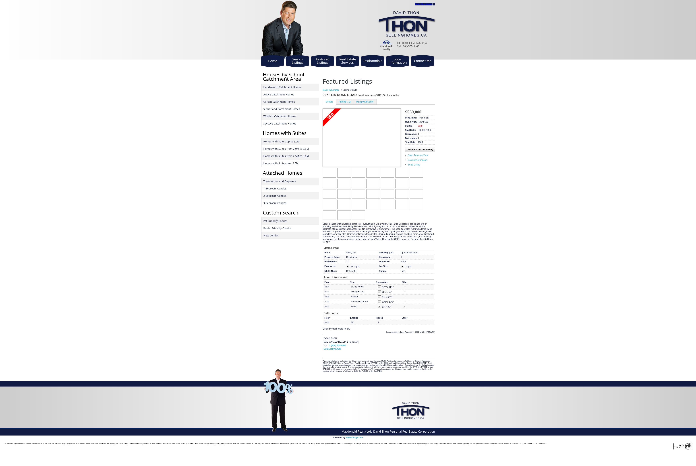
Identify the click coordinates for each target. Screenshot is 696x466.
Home (272, 61)
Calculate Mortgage (417, 160)
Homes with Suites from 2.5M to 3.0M (286, 156)
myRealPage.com (354, 437)
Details (329, 102)
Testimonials (372, 61)
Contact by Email (332, 349)
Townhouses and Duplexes (279, 181)
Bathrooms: (331, 313)
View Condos (271, 235)
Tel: (325, 345)
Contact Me (422, 61)
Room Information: (335, 277)
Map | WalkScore (365, 102)
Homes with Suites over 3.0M (281, 163)
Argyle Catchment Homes (278, 94)
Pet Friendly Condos (275, 221)
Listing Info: (331, 247)
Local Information (398, 61)
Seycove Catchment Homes (279, 123)
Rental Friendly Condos (277, 228)
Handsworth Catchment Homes (282, 87)
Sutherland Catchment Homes (281, 109)
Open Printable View (418, 155)
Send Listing (414, 164)
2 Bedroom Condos (274, 195)
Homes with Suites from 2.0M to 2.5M (286, 148)
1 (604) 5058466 (337, 345)
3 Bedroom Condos (274, 203)
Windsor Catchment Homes (280, 116)
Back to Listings (331, 90)
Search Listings (297, 61)
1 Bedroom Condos (274, 188)
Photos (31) (345, 102)
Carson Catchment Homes (279, 101)
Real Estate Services (347, 61)
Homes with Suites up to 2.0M (281, 141)
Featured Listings (322, 61)
